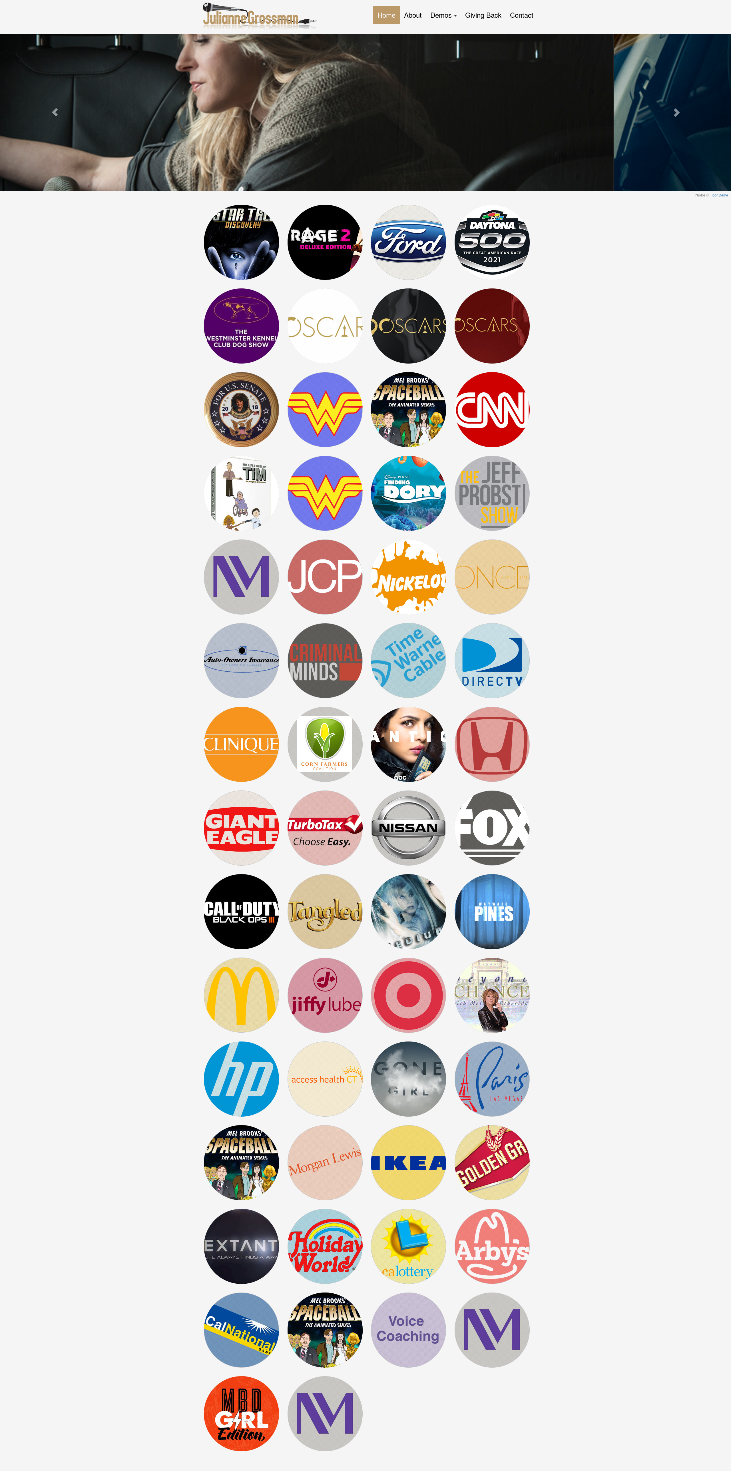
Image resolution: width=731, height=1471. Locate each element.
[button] (55, 112)
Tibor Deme (719, 194)
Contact (521, 15)
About (413, 15)
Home (386, 15)
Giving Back (483, 15)
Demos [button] (442, 15)
